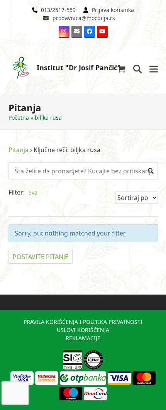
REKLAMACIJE (83, 338)
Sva (33, 192)
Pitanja (18, 150)
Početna (18, 117)
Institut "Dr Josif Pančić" (79, 67)
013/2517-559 (58, 10)
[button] (121, 69)
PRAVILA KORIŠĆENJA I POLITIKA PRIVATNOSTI (83, 321)
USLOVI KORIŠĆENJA (83, 330)
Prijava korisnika (113, 10)
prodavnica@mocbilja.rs (84, 18)
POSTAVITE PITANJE (40, 256)
